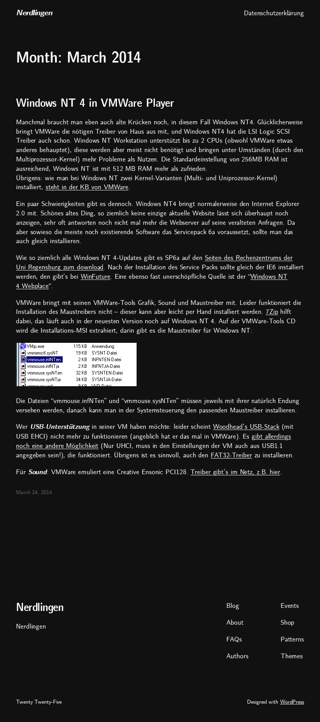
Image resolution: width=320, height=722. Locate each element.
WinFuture (95, 276)
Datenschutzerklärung (274, 13)
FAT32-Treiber (231, 455)
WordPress (292, 702)
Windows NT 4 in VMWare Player (95, 103)
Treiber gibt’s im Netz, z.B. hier (235, 472)
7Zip (272, 311)
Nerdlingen (34, 13)
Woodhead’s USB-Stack (246, 426)
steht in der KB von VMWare (87, 187)
